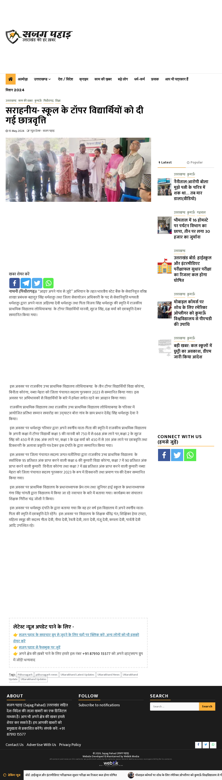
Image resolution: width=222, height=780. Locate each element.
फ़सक (155, 79)
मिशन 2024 (15, 90)
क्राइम (83, 79)
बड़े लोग (123, 79)
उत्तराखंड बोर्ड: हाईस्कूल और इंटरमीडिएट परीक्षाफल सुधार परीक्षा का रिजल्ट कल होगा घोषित (193, 269)
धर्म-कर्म (139, 79)
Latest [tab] (166, 162)
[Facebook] (14, 283)
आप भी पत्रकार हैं (176, 79)
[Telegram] (26, 283)
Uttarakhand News (109, 674)
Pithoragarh (25, 674)
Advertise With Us (41, 745)
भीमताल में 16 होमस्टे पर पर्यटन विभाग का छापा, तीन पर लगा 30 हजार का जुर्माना (192, 229)
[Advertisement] (149, 35)
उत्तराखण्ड (40, 79)
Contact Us (15, 745)
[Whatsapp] (48, 283)
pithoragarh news (46, 674)
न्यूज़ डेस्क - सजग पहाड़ (42, 130)
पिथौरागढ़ (49, 100)
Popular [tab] (197, 162)
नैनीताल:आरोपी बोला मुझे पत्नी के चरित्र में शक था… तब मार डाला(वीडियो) (191, 190)
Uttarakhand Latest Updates (77, 674)
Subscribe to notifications (99, 705)
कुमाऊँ (38, 100)
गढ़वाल (201, 212)
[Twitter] (37, 283)
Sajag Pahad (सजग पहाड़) (115, 753)
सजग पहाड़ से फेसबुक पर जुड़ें (39, 647)
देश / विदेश (65, 79)
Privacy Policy (70, 745)
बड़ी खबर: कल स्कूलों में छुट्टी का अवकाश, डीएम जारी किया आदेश (193, 351)
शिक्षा (57, 100)
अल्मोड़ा (23, 79)
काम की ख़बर (103, 79)
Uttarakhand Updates (33, 679)
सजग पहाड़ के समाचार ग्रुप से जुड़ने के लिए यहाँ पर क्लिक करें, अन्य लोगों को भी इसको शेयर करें (76, 638)
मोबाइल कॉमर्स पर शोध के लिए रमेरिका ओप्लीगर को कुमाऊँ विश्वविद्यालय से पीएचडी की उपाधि (193, 313)
